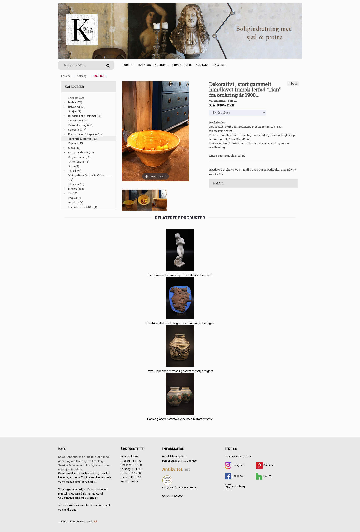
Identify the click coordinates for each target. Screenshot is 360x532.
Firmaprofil (182, 65)
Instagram (237, 465)
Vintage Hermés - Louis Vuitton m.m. (90, 175)
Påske (72, 197)
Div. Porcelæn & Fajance (82, 134)
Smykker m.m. (76, 157)
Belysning (74, 106)
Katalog (144, 65)
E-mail (218, 183)
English (219, 65)
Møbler (72, 102)
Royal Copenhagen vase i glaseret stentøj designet (180, 371)
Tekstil (72, 170)
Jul (70, 193)
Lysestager (74, 120)
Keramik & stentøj (80, 138)
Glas (71, 148)
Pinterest (268, 465)
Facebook (237, 475)
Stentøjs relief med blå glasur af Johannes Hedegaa (180, 323)
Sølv (71, 166)
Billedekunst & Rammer (82, 115)
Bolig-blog (238, 486)
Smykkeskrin (76, 161)
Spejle (72, 111)
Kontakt (202, 65)
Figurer (72, 143)
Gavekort (73, 202)
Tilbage (293, 83)
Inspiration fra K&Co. (80, 207)
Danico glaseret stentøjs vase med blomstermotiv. (180, 419)
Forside (128, 65)
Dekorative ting (77, 125)
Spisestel (73, 129)
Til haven (73, 184)
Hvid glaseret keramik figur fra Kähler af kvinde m (180, 275)
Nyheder (162, 65)
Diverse (72, 188)
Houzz (267, 475)
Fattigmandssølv (78, 152)
